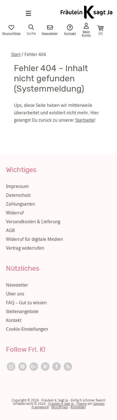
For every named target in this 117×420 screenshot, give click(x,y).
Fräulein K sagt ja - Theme (67, 403)
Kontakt (70, 33)
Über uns (15, 294)
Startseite (84, 120)
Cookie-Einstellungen (27, 329)
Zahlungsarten (20, 204)
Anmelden (78, 407)
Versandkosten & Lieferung (33, 221)
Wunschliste (11, 33)
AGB (10, 230)
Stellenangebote (22, 311)
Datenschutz (18, 195)
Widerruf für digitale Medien (34, 239)
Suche (31, 33)
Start (15, 54)
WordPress (59, 407)
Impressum (17, 186)
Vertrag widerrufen (25, 248)
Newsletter (50, 33)
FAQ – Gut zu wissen (26, 302)
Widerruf (15, 213)
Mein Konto (86, 33)
